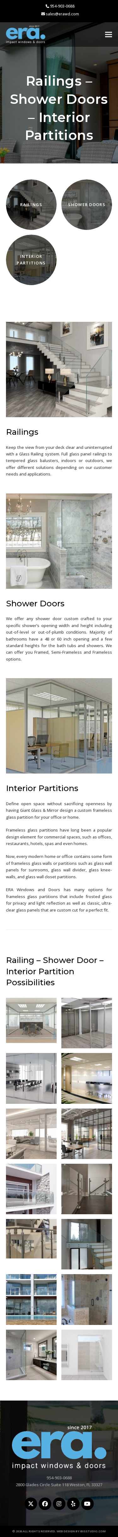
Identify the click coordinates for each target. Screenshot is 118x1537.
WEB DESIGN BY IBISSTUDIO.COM (81, 1531)
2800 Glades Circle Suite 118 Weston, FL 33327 (59, 1484)
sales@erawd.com (62, 14)
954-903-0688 (62, 6)
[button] (108, 34)
